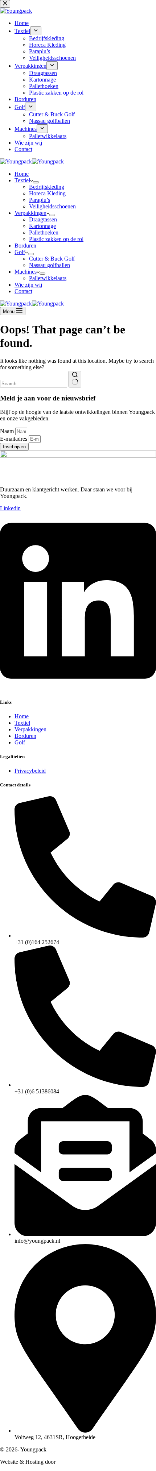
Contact (23, 291)
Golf (20, 252)
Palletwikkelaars (47, 278)
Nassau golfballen (49, 265)
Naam (7, 431)
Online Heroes (74, 1462)
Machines (26, 272)
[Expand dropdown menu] (36, 182)
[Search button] (75, 379)
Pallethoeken (43, 232)
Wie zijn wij (28, 285)
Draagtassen (43, 219)
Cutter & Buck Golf (52, 258)
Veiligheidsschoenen (52, 206)
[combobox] (33, 383)
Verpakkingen (30, 213)
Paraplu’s (39, 200)
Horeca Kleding (47, 193)
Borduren (25, 245)
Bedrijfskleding (46, 187)
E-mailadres (14, 439)
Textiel (22, 180)
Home (22, 174)
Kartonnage (42, 226)
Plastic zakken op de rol (56, 239)
